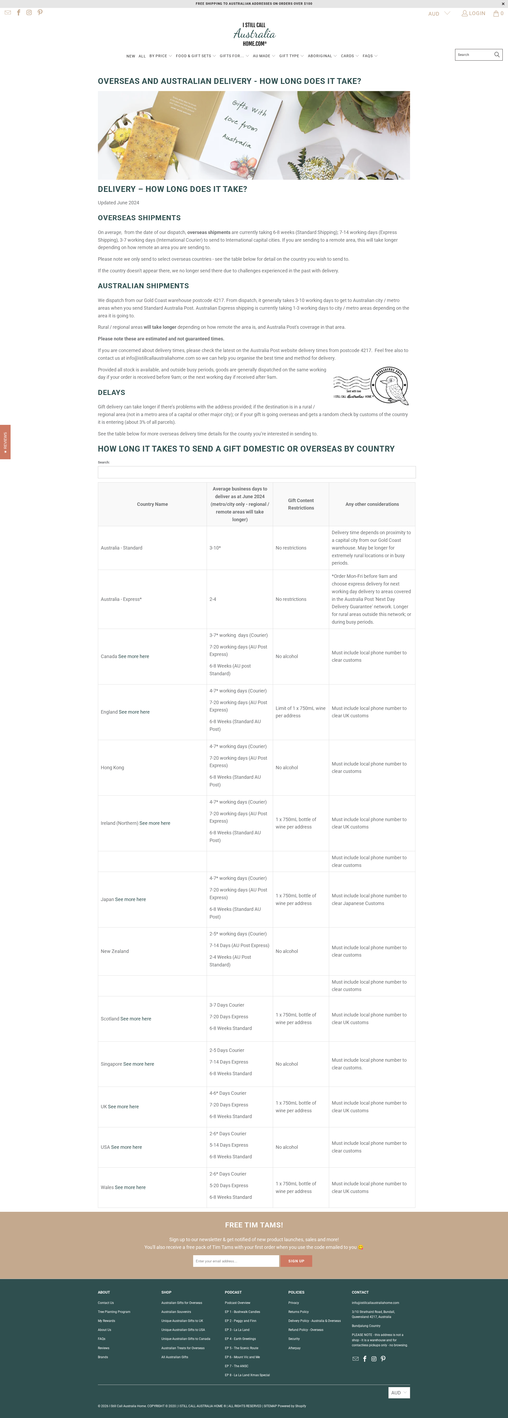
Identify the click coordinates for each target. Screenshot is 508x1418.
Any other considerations (372, 504)
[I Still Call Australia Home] (254, 35)
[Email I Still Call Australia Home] (7, 13)
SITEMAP (270, 1406)
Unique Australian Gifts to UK (182, 1321)
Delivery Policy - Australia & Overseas (314, 1321)
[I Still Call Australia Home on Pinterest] (39, 13)
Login (477, 13)
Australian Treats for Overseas (183, 1348)
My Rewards (106, 1321)
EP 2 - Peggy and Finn (240, 1321)
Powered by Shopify (292, 1406)
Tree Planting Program (114, 1312)
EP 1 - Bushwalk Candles (242, 1312)
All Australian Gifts (174, 1357)
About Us (104, 1330)
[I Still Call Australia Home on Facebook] (18, 13)
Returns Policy (298, 1312)
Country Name (152, 504)
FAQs (101, 1339)
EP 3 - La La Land (237, 1330)
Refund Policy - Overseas (305, 1330)
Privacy (293, 1303)
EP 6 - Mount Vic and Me (242, 1357)
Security (294, 1339)
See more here (133, 656)
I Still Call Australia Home (127, 1406)
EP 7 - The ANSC (236, 1366)
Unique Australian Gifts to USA (183, 1330)
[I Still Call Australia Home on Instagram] (28, 13)
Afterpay (294, 1348)
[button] (161, 56)
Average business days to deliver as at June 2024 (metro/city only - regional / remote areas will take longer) (240, 504)
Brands (103, 1357)
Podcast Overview (237, 1303)
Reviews (103, 1348)
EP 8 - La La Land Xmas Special (247, 1375)
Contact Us (106, 1303)
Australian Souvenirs (176, 1312)
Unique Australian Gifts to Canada (185, 1339)
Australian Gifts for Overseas (181, 1303)
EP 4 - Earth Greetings (240, 1339)
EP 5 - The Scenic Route (241, 1348)
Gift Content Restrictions (301, 504)
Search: (104, 462)
